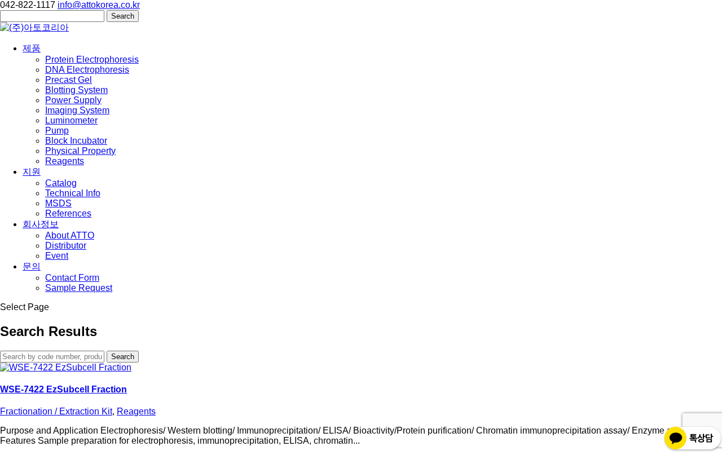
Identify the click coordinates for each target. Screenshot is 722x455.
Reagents (64, 161)
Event (56, 255)
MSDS (58, 203)
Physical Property (80, 151)
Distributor (65, 245)
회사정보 (41, 224)
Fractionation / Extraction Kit (56, 411)
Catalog (61, 183)
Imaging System (77, 110)
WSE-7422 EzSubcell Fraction (63, 389)
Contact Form (72, 277)
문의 (32, 266)
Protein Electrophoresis (92, 59)
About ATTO (69, 235)
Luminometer (71, 120)
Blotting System (76, 90)
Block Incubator (76, 140)
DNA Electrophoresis (87, 69)
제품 (32, 48)
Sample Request (78, 288)
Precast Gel (68, 80)
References (68, 213)
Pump (57, 130)
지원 (32, 171)
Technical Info (72, 193)
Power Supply (73, 100)
